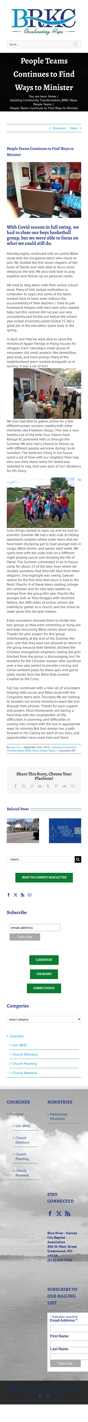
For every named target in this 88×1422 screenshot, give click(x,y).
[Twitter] (15, 895)
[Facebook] (8, 895)
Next (74, 128)
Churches (16, 1036)
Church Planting (24, 1063)
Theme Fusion (65, 1390)
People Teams (48, 750)
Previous (59, 128)
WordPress (49, 1390)
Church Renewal (24, 1072)
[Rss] (22, 895)
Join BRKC (20, 1045)
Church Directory (24, 1054)
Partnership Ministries (58, 1116)
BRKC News (32, 750)
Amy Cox (15, 747)
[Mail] (29, 895)
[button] (10, 830)
